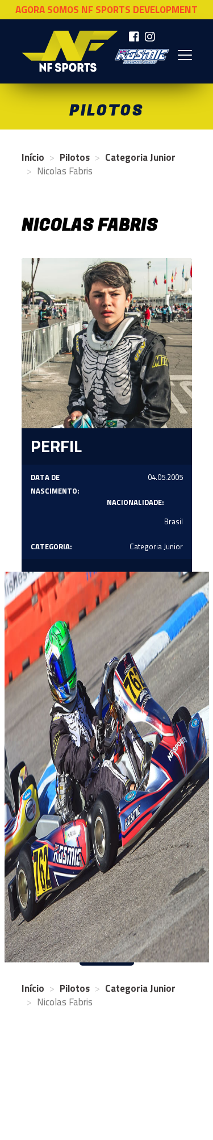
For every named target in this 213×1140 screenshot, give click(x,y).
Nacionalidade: (135, 502)
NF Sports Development (70, 51)
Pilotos (75, 157)
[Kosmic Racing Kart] (142, 56)
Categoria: (51, 546)
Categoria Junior (140, 157)
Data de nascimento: (55, 483)
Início (33, 157)
